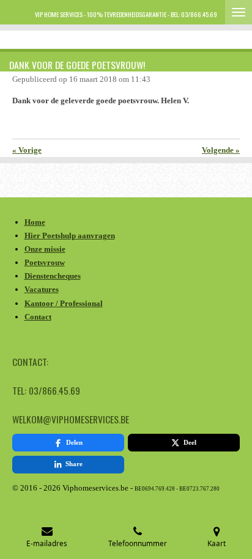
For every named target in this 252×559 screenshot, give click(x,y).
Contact (37, 316)
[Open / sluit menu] (238, 12)
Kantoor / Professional (63, 303)
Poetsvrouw (44, 262)
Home (34, 222)
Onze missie (44, 249)
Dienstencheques (52, 275)
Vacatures (41, 289)
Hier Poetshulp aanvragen (69, 235)
